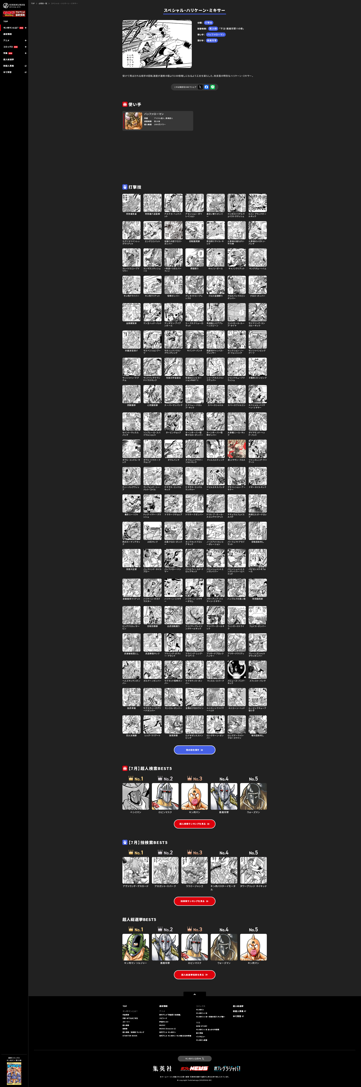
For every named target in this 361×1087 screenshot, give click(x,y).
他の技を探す (192, 749)
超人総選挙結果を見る (192, 974)
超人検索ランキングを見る (193, 823)
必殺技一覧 (43, 3)
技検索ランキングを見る (193, 901)
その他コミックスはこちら (13, 1080)
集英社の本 (11, 1074)
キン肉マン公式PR (193, 1058)
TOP (33, 3)
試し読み (10, 1068)
